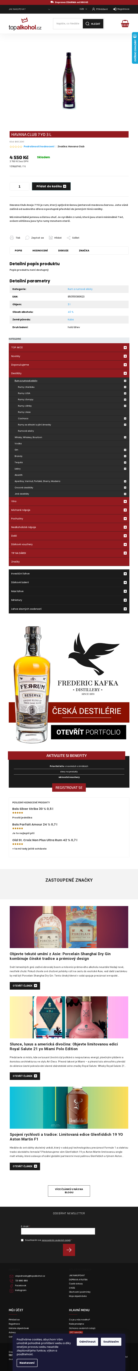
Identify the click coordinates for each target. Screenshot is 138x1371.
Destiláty (16, 373)
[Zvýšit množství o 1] (26, 187)
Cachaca (23, 418)
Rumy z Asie (24, 412)
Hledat (95, 23)
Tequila (19, 462)
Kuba (71, 319)
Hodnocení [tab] (40, 250)
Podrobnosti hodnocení (39, 146)
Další (14, 535)
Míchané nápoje (20, 510)
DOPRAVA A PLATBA (78, 1279)
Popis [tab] (18, 250)
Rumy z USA (24, 393)
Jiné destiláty (22, 493)
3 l (69, 304)
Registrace (123, 9)
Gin (16, 449)
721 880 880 (21, 1280)
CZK (82, 9)
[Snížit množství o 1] (13, 187)
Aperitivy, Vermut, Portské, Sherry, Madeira (37, 481)
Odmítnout (87, 1342)
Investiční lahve (20, 573)
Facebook (20, 1285)
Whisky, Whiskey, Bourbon (28, 437)
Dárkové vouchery (22, 544)
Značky (15, 561)
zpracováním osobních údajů (56, 1240)
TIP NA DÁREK (18, 553)
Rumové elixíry (26, 430)
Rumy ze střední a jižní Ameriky (34, 424)
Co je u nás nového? (79, 1319)
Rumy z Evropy (25, 399)
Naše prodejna (76, 1324)
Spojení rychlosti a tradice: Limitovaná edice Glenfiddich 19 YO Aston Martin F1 (66, 1136)
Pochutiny (17, 518)
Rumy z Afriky (25, 405)
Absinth (19, 475)
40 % (71, 312)
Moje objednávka (78, 1296)
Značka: (71, 146)
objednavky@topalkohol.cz (30, 1276)
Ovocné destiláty (24, 487)
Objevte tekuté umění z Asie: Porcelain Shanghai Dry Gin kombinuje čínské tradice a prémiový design (60, 956)
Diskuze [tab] (63, 250)
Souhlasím (111, 1342)
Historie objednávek (19, 1328)
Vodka (18, 443)
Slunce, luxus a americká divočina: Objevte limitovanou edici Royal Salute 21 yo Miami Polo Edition (64, 1046)
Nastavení (27, 1363)
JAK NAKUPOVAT (17, 9)
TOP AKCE (17, 347)
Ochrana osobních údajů (82, 1328)
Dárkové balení (20, 582)
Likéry (18, 468)
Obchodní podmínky (80, 1292)
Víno (13, 501)
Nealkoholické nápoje (23, 527)
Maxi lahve (17, 591)
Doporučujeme (20, 364)
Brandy (18, 456)
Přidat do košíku (49, 186)
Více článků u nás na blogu (69, 1191)
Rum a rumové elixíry (26, 380)
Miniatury (16, 600)
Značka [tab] (84, 250)
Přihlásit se (70, 1249)
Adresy (12, 1332)
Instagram (20, 1290)
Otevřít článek (23, 985)
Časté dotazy (76, 1283)
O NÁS (72, 1288)
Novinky (15, 356)
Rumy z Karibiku (26, 387)
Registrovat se (69, 787)
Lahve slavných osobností (26, 609)
